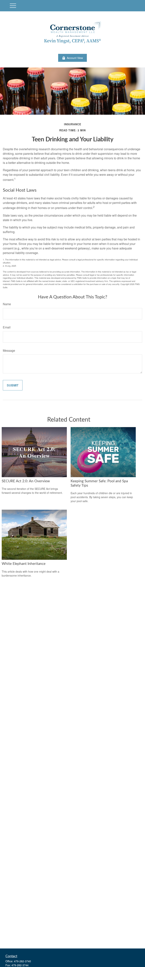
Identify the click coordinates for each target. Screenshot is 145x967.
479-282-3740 (22, 961)
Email (7, 327)
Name (7, 304)
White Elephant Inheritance (24, 564)
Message (9, 350)
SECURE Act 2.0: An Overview (26, 481)
